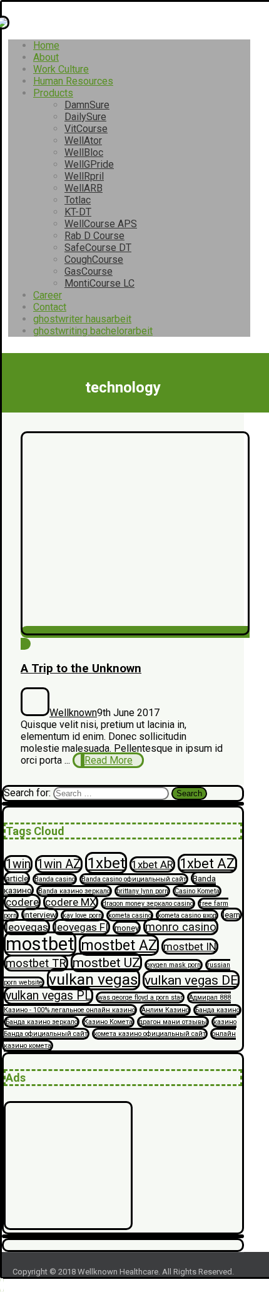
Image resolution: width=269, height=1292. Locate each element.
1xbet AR (152, 864)
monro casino (180, 926)
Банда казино (217, 1010)
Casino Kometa (197, 891)
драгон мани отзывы (173, 1022)
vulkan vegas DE (191, 980)
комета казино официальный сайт (150, 1034)
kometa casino (129, 915)
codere (22, 902)
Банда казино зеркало (42, 1022)
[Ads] (68, 1227)
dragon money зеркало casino (148, 904)
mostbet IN (189, 946)
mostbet (40, 944)
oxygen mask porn (173, 965)
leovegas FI (81, 927)
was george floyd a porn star (140, 997)
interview (39, 915)
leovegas (27, 927)
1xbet (106, 863)
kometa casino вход (187, 915)
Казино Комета (108, 1022)
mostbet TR (36, 963)
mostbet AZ (119, 945)
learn (231, 915)
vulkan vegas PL (48, 995)
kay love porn (82, 915)
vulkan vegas (93, 979)
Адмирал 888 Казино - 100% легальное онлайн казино (117, 1003)
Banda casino (54, 879)
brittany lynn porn (142, 891)
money (126, 928)
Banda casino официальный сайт (133, 879)
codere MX (70, 902)
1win (18, 864)
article (17, 878)
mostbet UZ (106, 962)
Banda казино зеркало (74, 891)
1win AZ (59, 864)
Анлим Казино (165, 1010)
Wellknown (73, 713)
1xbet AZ (207, 863)
